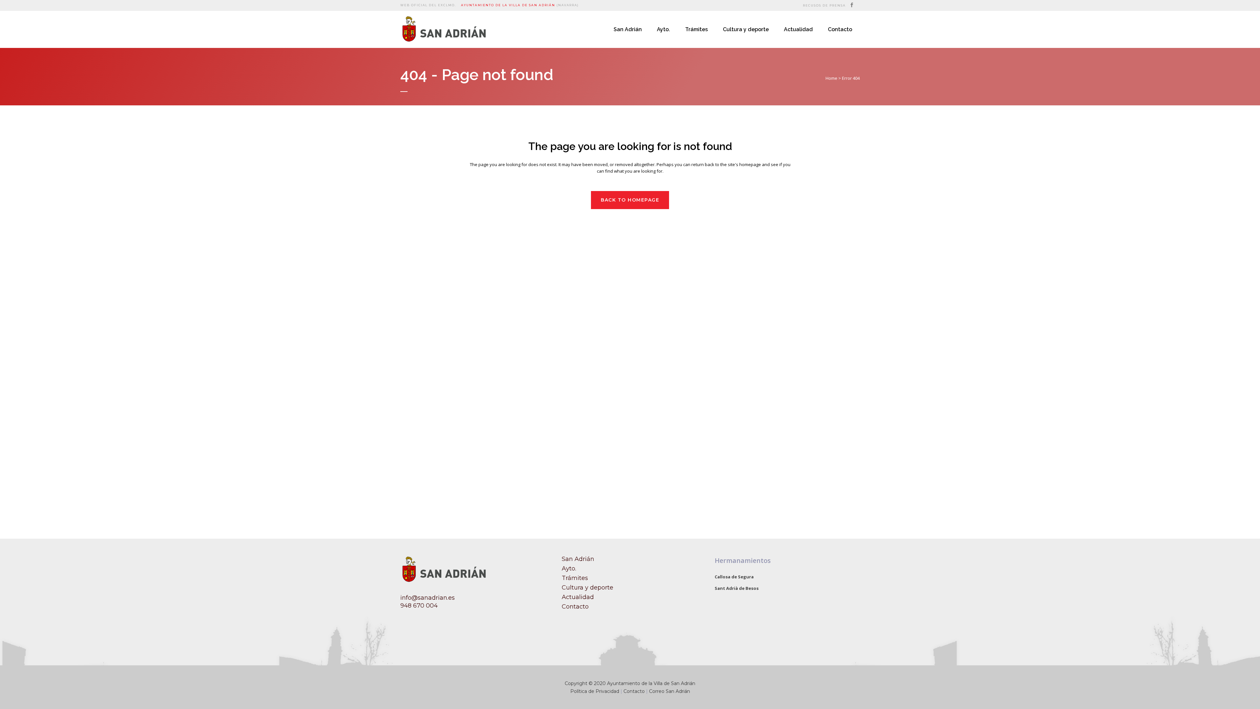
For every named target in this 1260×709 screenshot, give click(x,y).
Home (831, 78)
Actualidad (578, 597)
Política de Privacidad (594, 691)
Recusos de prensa (824, 5)
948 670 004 (419, 605)
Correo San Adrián (669, 691)
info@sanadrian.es (427, 597)
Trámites (575, 578)
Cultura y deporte (587, 587)
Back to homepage (630, 200)
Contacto (575, 606)
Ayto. (569, 568)
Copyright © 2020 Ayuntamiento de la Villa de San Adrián (630, 683)
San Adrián (578, 559)
